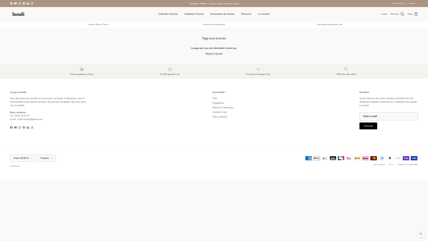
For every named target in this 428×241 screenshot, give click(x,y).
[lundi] (18, 14)
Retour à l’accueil (214, 53)
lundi (18, 166)
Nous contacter (220, 116)
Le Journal (263, 14)
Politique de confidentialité (408, 164)
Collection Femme (194, 14)
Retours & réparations (223, 107)
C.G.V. (391, 164)
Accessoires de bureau (222, 14)
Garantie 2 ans (220, 112)
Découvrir (246, 14)
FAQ (215, 98)
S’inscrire (368, 126)
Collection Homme (168, 14)
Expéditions (218, 103)
